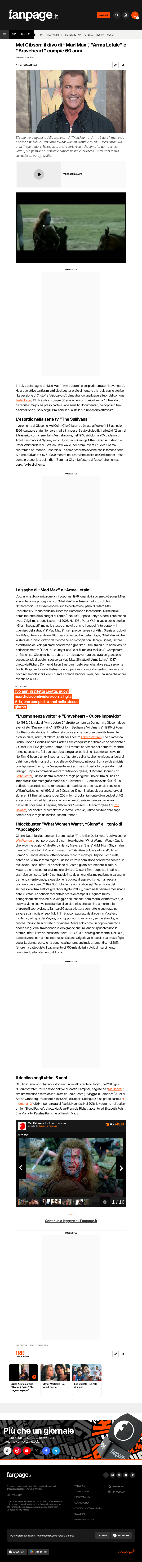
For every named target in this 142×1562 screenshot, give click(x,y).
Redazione (80, 1514)
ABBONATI (103, 15)
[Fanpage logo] (29, 15)
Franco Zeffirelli (91, 737)
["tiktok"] (7, 1451)
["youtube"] (27, 1451)
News (31, 1345)
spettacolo (21, 34)
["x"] (37, 1451)
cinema (89, 34)
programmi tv (54, 34)
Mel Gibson (23, 400)
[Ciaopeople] (126, 1552)
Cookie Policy (81, 1502)
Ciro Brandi (31, 65)
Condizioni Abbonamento (88, 1508)
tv (41, 34)
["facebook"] (46, 1451)
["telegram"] (56, 1451)
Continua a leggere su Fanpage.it (71, 1221)
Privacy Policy (82, 1497)
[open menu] (4, 34)
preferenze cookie (84, 1519)
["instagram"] (17, 1451)
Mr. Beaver (115, 1089)
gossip (111, 34)
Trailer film (42, 1345)
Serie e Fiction (73, 34)
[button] (123, 65)
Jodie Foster (24, 776)
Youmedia (79, 1486)
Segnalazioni (81, 1491)
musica (100, 34)
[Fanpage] (19, 1475)
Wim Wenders (25, 840)
